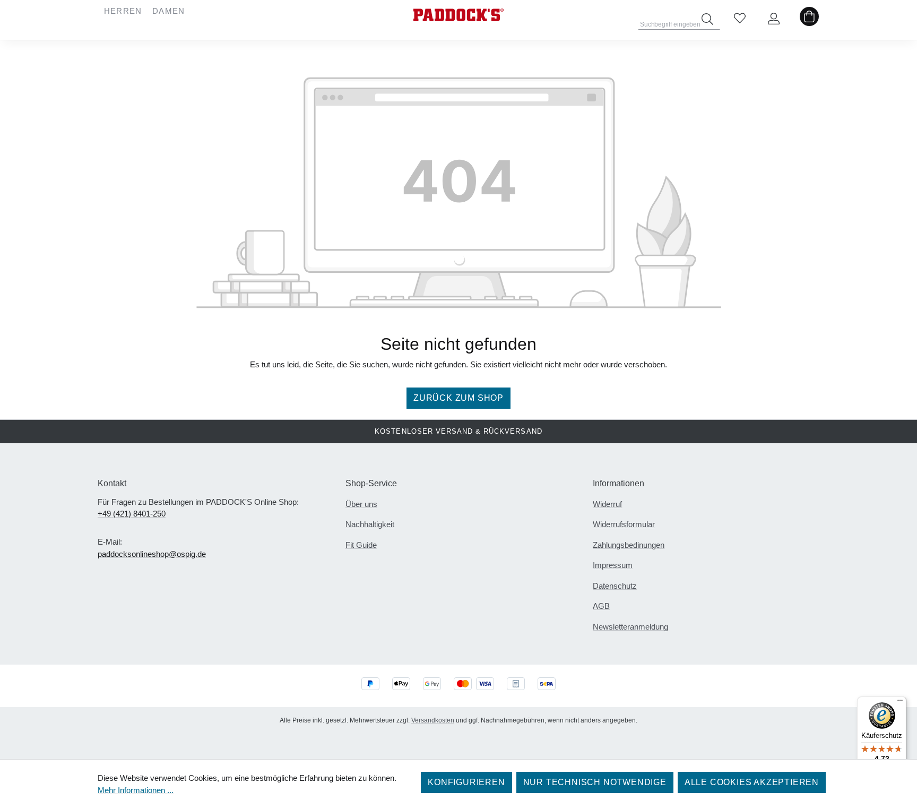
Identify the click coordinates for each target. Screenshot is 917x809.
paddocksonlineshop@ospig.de (152, 553)
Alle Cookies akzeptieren (752, 782)
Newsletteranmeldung (630, 626)
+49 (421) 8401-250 (132, 513)
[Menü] (900, 702)
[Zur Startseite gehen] (458, 14)
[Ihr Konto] (774, 19)
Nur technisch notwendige (595, 782)
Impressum (613, 565)
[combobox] (679, 21)
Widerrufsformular (624, 524)
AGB (601, 605)
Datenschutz (615, 585)
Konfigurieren (466, 782)
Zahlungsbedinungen (628, 544)
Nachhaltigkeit (369, 524)
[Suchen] (707, 19)
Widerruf (607, 504)
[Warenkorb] (809, 19)
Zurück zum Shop (458, 397)
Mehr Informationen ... (136, 790)
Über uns (361, 504)
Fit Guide (361, 544)
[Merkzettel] (740, 19)
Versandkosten (432, 720)
